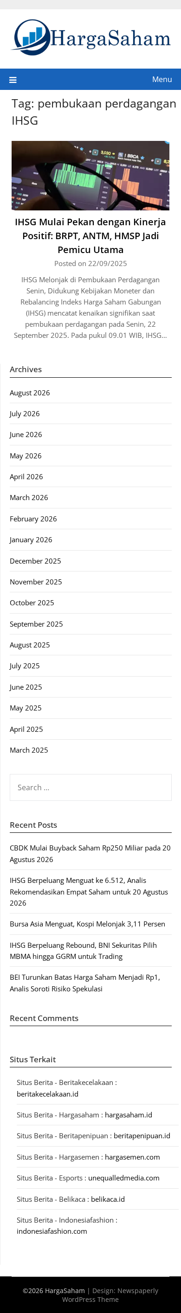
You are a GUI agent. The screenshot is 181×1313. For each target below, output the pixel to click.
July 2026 (25, 413)
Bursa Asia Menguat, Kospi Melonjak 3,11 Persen (87, 923)
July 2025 (25, 665)
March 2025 (29, 750)
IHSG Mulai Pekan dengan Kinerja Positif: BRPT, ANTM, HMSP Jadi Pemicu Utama (90, 236)
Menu (162, 79)
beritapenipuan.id (142, 1135)
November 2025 (36, 581)
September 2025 (36, 623)
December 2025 (35, 560)
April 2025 (26, 729)
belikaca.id (108, 1199)
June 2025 (26, 686)
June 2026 (26, 434)
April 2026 (26, 476)
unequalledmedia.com (124, 1177)
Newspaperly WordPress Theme (110, 1295)
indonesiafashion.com (52, 1231)
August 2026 (30, 392)
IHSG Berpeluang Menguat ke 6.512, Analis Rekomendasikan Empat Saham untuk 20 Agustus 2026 (89, 891)
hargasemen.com (132, 1156)
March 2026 (29, 497)
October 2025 (32, 602)
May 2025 (26, 707)
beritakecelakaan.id (47, 1093)
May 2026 (26, 455)
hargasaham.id (128, 1114)
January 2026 (31, 539)
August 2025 (30, 644)
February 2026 (33, 518)
